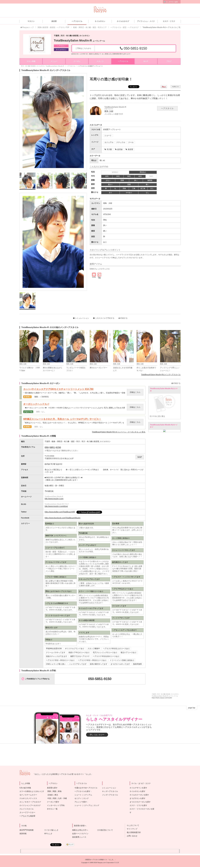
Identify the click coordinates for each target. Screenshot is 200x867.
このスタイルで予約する (104, 318)
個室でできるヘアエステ (80, 656)
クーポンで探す (53, 802)
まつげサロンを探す (137, 798)
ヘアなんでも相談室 (27, 816)
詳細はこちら (135, 392)
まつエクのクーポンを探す (140, 802)
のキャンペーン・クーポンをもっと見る (118, 432)
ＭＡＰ (146, 61)
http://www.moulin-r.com (54, 499)
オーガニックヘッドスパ (36, 404)
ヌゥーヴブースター (27, 812)
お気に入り (175, 86)
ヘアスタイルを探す (82, 791)
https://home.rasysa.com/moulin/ (162, 698)
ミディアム (87, 795)
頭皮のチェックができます (56, 656)
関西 (54, 791)
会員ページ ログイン (80, 834)
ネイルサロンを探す (137, 791)
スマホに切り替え (158, 416)
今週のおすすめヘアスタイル (86, 788)
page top (191, 708)
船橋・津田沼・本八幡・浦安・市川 (66, 441)
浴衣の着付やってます (98, 664)
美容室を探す (52, 788)
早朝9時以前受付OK (54, 649)
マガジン (31, 21)
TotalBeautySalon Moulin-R (79, 40)
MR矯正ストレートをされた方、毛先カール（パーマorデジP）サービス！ (62, 419)
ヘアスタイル (77, 21)
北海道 (50, 795)
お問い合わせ (131, 836)
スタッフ (100, 61)
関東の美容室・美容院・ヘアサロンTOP (53, 27)
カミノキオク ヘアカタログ (30, 802)
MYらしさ (48, 834)
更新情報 (23, 834)
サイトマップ (131, 829)
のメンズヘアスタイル (161, 375)
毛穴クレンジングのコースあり (105, 652)
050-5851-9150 (135, 48)
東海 (59, 791)
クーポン (77, 61)
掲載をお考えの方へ (80, 830)
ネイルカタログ (123, 21)
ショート (78, 795)
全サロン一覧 (52, 809)
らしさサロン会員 (172, 2)
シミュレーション (82, 318)
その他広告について (105, 830)
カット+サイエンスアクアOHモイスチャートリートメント (58, 389)
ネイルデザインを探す (138, 788)
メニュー (54, 61)
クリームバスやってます (55, 652)
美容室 (54, 21)
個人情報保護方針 (133, 832)
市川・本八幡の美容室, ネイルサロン (96, 441)
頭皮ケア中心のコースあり (79, 652)
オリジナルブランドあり (74, 649)
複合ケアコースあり (128, 652)
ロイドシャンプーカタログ (30, 805)
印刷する (124, 318)
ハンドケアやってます (78, 664)
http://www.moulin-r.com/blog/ (56, 506)
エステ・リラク (169, 21)
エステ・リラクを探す (138, 805)
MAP (139, 457)
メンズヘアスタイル (110, 795)
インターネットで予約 (56, 805)
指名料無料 (137, 664)
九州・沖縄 (62, 798)
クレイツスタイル (26, 809)
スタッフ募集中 (94, 649)
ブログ (169, 61)
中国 (49, 798)
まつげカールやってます (120, 664)
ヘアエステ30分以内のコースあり (106, 656)
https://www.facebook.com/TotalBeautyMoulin (62, 518)
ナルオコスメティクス (28, 798)
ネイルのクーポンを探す (139, 795)
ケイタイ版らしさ (51, 830)
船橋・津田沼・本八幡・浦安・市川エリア (90, 27)
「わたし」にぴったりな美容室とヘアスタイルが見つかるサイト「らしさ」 (63, 774)
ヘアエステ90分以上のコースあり (116, 649)
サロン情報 (31, 61)
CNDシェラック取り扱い (56, 664)
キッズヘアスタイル (110, 791)
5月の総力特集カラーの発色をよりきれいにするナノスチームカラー (31, 791)
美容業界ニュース (79, 837)
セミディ (78, 798)
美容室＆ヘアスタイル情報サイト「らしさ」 (100, 859)
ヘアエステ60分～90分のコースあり (92, 660)
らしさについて (132, 825)
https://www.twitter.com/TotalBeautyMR (60, 512)
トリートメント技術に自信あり (122, 660)
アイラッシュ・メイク (146, 21)
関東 (49, 791)
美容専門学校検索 (26, 830)
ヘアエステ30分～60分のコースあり (60, 660)
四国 (54, 798)
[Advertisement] (100, 754)
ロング (86, 798)
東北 (56, 795)
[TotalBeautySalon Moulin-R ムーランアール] (37, 44)
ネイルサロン (100, 21)
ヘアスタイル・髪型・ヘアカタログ (125, 27)
